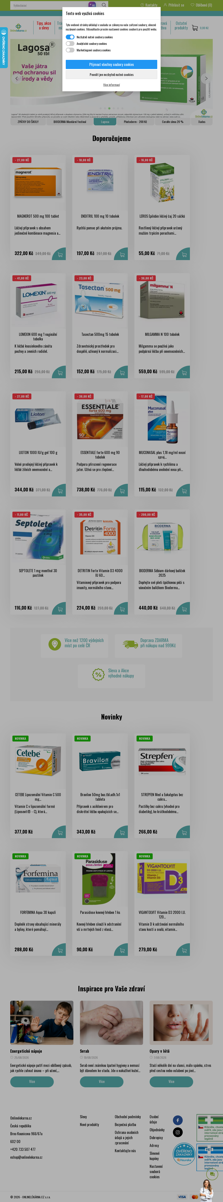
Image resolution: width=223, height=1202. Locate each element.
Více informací (111, 84)
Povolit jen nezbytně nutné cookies (111, 74)
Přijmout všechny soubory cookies (111, 64)
